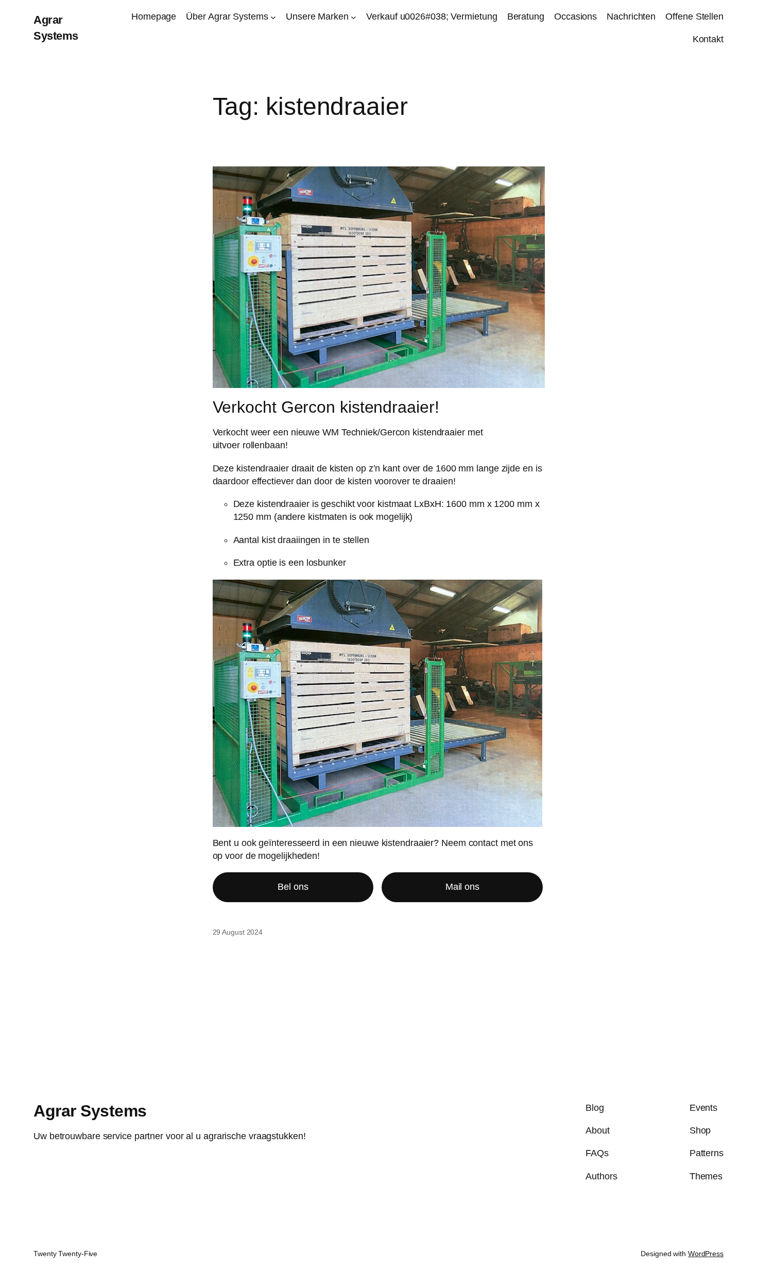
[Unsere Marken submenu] (353, 17)
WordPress (706, 1253)
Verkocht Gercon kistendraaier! (326, 407)
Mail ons (462, 887)
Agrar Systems (90, 1111)
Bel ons (293, 887)
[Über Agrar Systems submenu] (273, 17)
